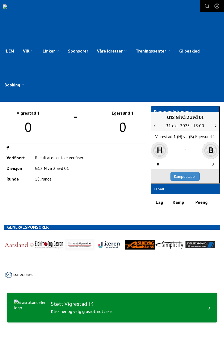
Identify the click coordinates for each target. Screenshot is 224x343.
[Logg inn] (217, 6)
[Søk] (207, 6)
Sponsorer (78, 51)
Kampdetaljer (185, 176)
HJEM (9, 51)
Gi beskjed (189, 51)
